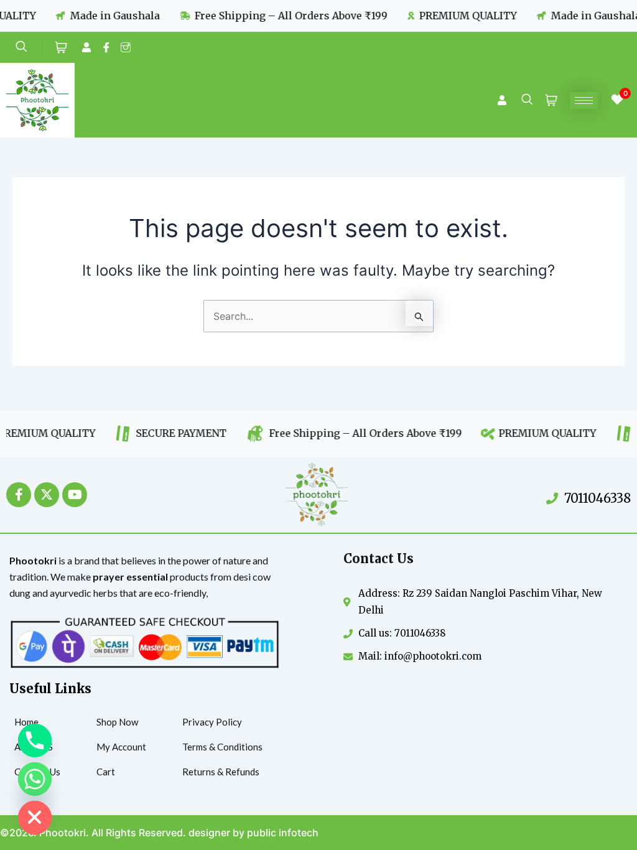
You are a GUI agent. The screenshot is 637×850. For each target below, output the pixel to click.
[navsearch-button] (29, 47)
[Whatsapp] (35, 779)
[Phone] (35, 740)
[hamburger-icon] (584, 100)
